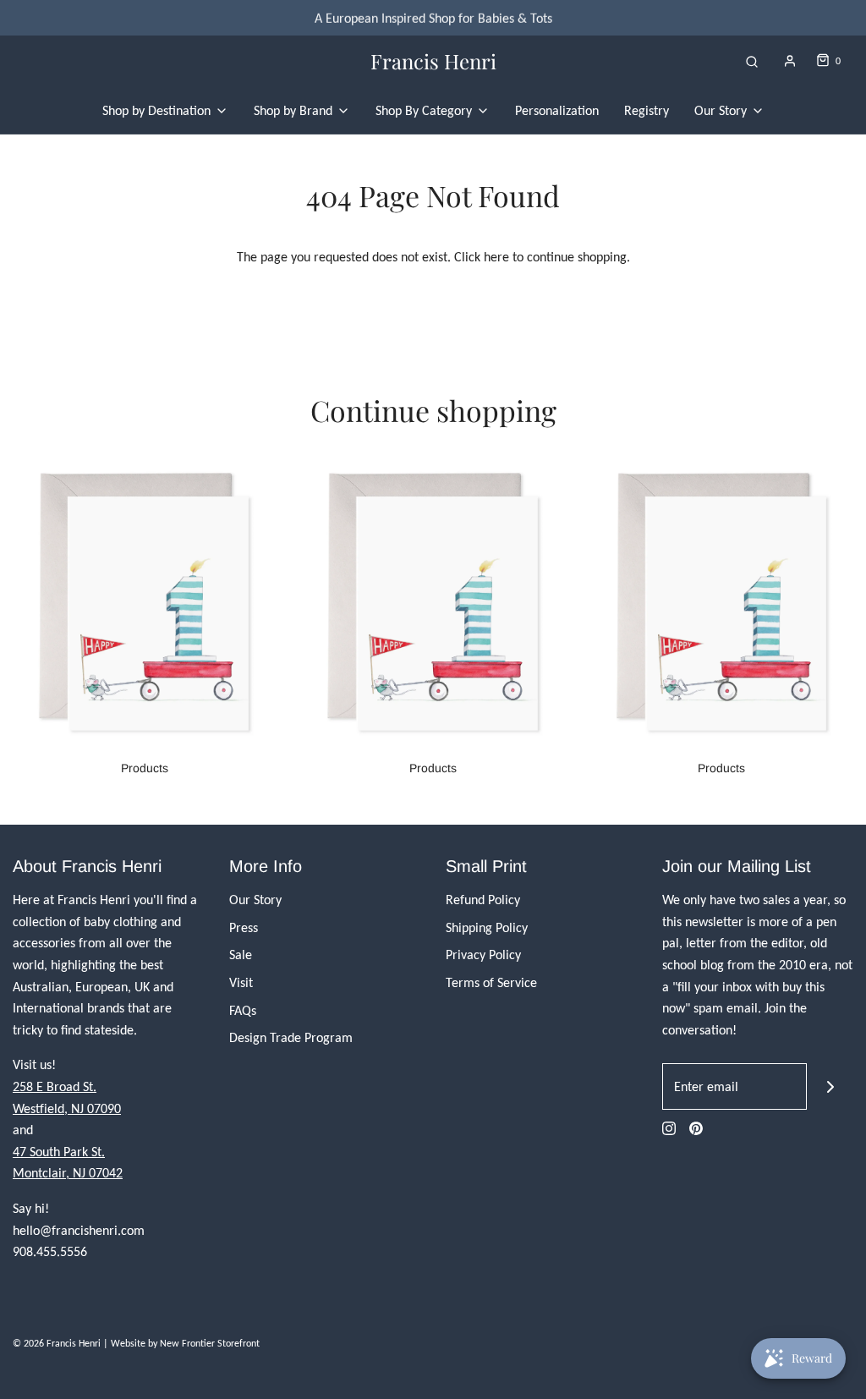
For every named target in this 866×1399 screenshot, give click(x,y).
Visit (241, 982)
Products (144, 768)
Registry (646, 110)
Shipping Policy (487, 927)
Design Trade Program (291, 1037)
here (496, 257)
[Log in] (790, 61)
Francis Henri (433, 61)
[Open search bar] (752, 61)
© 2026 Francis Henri (57, 1343)
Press (243, 927)
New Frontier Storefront (210, 1343)
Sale (240, 954)
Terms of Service (491, 982)
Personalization (557, 110)
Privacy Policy (483, 954)
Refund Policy (483, 900)
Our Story (255, 900)
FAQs (242, 1010)
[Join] (830, 1086)
